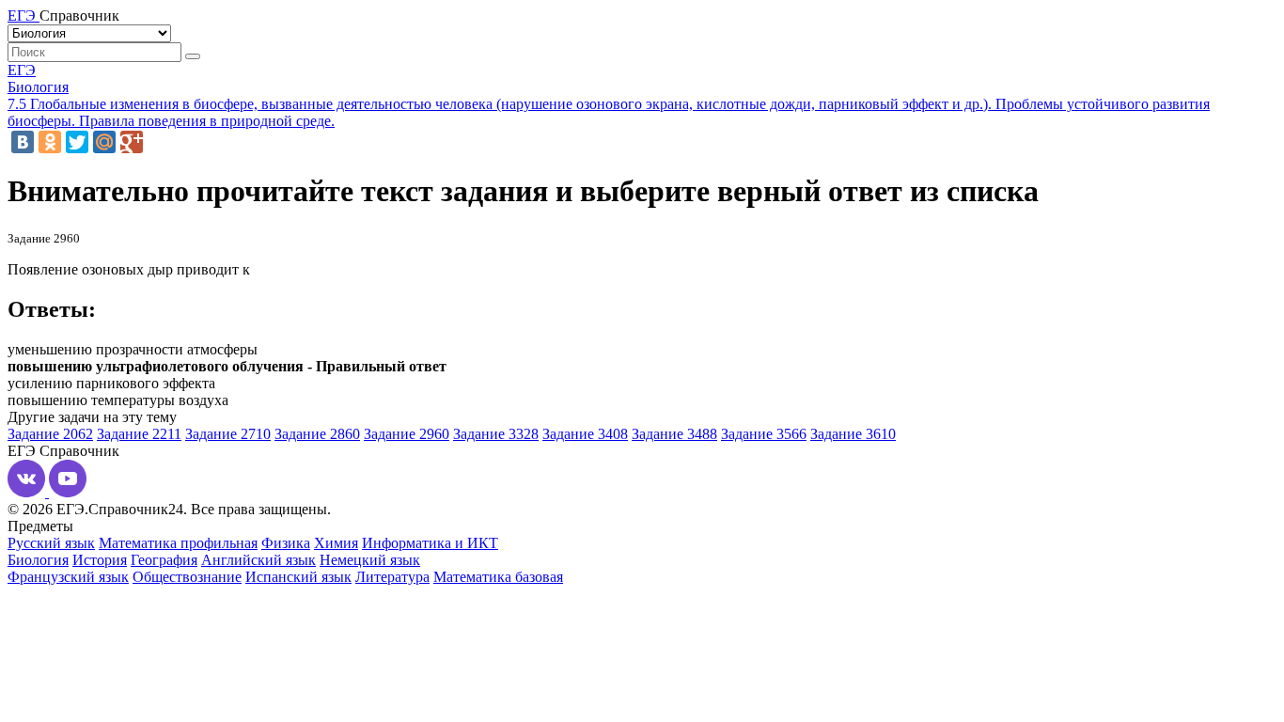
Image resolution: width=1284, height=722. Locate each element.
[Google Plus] (131, 142)
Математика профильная (178, 543)
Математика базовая (498, 577)
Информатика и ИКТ (430, 543)
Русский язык (51, 543)
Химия (336, 543)
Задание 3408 (585, 434)
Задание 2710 (228, 434)
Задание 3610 (853, 434)
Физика (285, 543)
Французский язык (68, 577)
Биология (38, 87)
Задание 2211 (139, 434)
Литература (392, 577)
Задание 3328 (496, 434)
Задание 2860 (317, 434)
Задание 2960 (406, 434)
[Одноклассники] (50, 142)
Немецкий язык (370, 560)
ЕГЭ (22, 70)
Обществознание (187, 577)
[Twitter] (77, 142)
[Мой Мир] (104, 142)
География (164, 560)
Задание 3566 (763, 434)
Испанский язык (298, 577)
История (99, 560)
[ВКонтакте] (22, 142)
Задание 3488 (674, 434)
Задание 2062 (50, 434)
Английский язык (258, 560)
